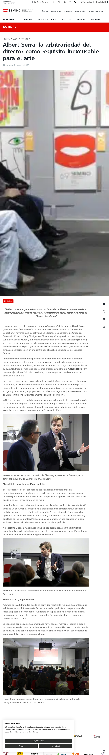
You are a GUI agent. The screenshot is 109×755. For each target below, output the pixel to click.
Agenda (81, 20)
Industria (68, 11)
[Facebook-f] (54, 2)
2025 (15, 39)
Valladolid (102, 2)
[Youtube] (65, 2)
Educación (80, 11)
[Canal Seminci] (35, 2)
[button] (45, 11)
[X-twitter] (59, 2)
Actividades (56, 11)
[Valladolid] (96, 2)
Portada (6, 39)
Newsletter (87, 2)
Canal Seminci (43, 2)
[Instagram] (70, 2)
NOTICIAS (66, 20)
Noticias (24, 39)
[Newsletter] (82, 2)
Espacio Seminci (95, 11)
